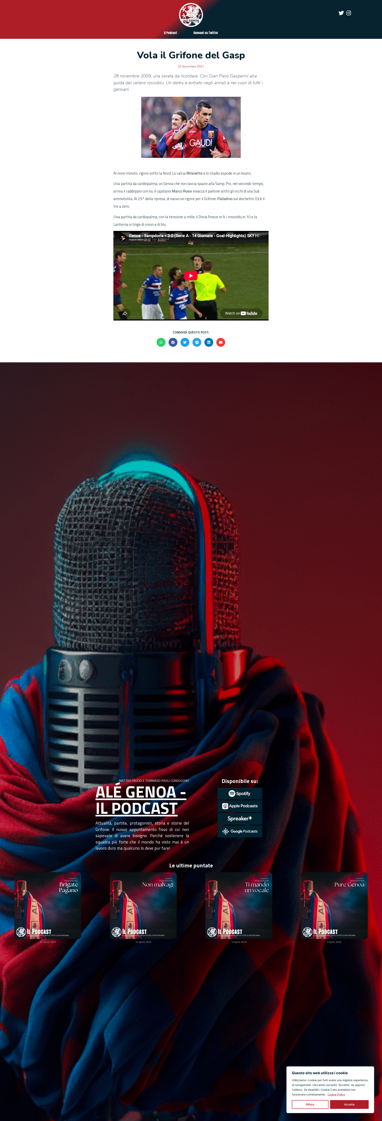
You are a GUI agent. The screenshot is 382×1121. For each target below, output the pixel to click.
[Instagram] (348, 13)
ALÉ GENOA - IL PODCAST (141, 799)
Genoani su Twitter (205, 32)
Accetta (349, 1104)
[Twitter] (341, 13)
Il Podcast (170, 32)
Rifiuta (310, 1104)
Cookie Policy (336, 1094)
